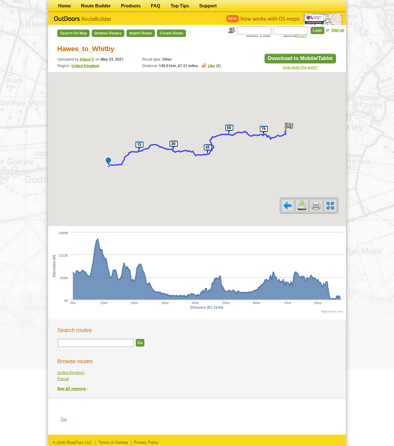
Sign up (337, 30)
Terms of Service (113, 442)
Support (208, 5)
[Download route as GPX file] (302, 205)
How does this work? (300, 67)
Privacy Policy (146, 442)
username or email (258, 36)
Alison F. (87, 59)
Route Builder (96, 5)
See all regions (71, 388)
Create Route (171, 33)
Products (131, 5)
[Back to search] (287, 205)
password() (295, 36)
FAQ (155, 5)
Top (63, 419)
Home (64, 5)
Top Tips (180, 5)
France (63, 378)
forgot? (301, 36)
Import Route (140, 33)
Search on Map (73, 33)
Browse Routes (108, 33)
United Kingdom (85, 65)
